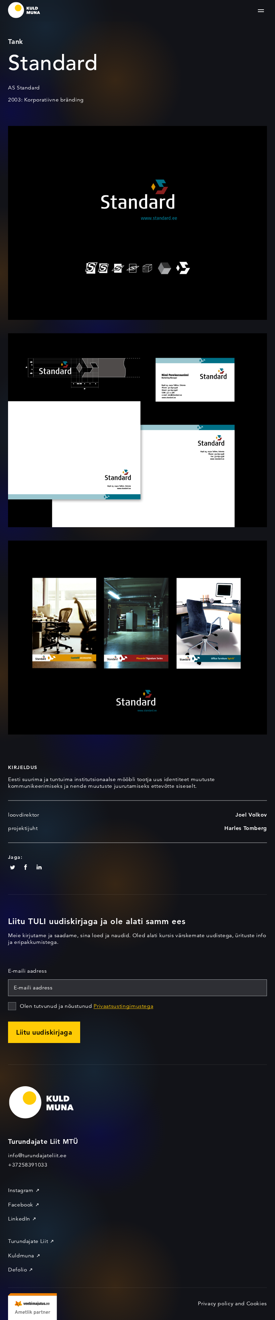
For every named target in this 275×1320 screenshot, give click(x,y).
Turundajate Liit (28, 1241)
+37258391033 (28, 1165)
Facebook (20, 1204)
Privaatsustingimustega (123, 1006)
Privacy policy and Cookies (232, 1303)
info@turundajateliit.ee (37, 1155)
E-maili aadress (27, 971)
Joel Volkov (251, 815)
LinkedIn (19, 1218)
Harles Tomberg (245, 828)
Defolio (17, 1269)
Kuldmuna (21, 1255)
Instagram (21, 1190)
